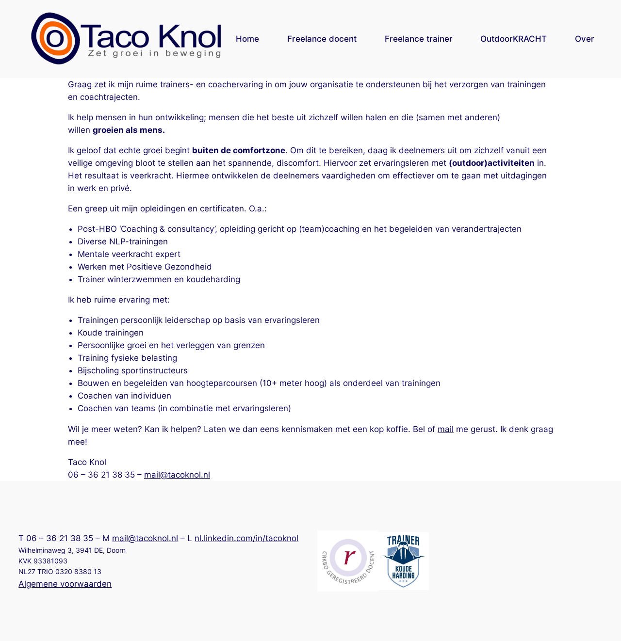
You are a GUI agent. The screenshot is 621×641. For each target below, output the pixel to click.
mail (446, 429)
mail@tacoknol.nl (177, 475)
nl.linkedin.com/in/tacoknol (246, 538)
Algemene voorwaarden (65, 584)
